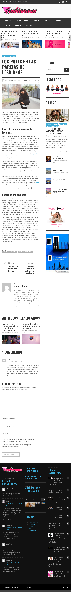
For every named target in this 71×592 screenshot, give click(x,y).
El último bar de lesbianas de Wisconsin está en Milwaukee (60, 191)
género (37, 182)
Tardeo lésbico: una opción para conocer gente (60, 158)
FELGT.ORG (32, 524)
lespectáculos (62, 124)
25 (67, 524)
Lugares (48, 126)
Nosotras (6, 56)
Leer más (48, 151)
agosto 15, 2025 (64, 173)
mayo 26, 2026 (16, 332)
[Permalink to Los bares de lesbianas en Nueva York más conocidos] (48, 181)
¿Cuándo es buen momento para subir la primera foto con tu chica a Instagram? (10, 327)
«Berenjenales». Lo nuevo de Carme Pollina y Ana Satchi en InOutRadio (56, 538)
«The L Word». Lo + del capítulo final (60, 500)
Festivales (55, 124)
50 (67, 478)
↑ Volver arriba (65, 587)
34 (67, 498)
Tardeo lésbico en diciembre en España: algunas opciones (55, 131)
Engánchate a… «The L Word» (59, 509)
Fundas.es (32, 526)
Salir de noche (55, 126)
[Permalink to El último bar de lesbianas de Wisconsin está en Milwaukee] (48, 191)
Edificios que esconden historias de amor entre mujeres (10, 33)
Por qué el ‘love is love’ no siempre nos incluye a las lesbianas (31, 326)
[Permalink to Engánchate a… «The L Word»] (50, 508)
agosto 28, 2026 (16, 38)
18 (67, 572)
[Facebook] (56, 2)
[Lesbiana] (12, 469)
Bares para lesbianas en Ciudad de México (59, 169)
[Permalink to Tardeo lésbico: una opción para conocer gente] (48, 159)
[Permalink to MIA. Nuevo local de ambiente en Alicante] (50, 548)
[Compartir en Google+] (38, 80)
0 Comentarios (65, 151)
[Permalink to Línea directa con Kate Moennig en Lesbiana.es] (50, 478)
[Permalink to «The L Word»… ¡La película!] (50, 516)
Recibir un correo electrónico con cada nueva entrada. (20, 450)
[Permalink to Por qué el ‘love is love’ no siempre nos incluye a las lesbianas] (31, 338)
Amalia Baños (8, 38)
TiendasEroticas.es (34, 530)
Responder (24, 362)
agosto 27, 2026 (62, 40)
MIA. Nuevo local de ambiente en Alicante (59, 550)
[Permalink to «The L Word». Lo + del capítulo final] (50, 498)
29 (67, 516)
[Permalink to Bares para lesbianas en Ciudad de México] (48, 171)
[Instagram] (59, 2)
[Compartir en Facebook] (32, 80)
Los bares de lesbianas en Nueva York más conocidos (60, 180)
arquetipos (9, 252)
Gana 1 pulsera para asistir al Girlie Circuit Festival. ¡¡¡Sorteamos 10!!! (56, 561)
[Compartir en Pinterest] (35, 82)
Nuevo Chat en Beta (12, 490)
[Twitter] (63, 2)
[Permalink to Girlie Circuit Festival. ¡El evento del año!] (50, 574)
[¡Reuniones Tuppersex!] (56, 217)
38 (67, 490)
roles (30, 252)
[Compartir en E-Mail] (38, 82)
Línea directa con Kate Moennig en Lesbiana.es (55, 481)
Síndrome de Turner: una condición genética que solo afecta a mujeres (35, 33)
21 (67, 548)
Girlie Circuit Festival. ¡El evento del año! (59, 574)
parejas (20, 252)
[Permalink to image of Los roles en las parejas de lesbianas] (21, 96)
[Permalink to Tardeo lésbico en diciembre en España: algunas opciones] (57, 115)
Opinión (12, 56)
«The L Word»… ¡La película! (59, 517)
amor (4, 252)
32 (67, 508)
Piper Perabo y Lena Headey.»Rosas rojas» (56, 491)
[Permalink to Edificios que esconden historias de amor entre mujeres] (12, 44)
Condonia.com (33, 522)
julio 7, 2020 (17, 80)
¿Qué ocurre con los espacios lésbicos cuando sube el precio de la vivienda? (57, 34)
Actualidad (49, 124)
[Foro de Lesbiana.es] (57, 89)
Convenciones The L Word (33, 476)
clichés (15, 252)
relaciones (25, 252)
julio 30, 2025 (63, 183)
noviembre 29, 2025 (60, 136)
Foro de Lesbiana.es (31, 478)
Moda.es (31, 528)
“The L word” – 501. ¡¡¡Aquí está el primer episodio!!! (55, 525)
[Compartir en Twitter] (35, 80)
